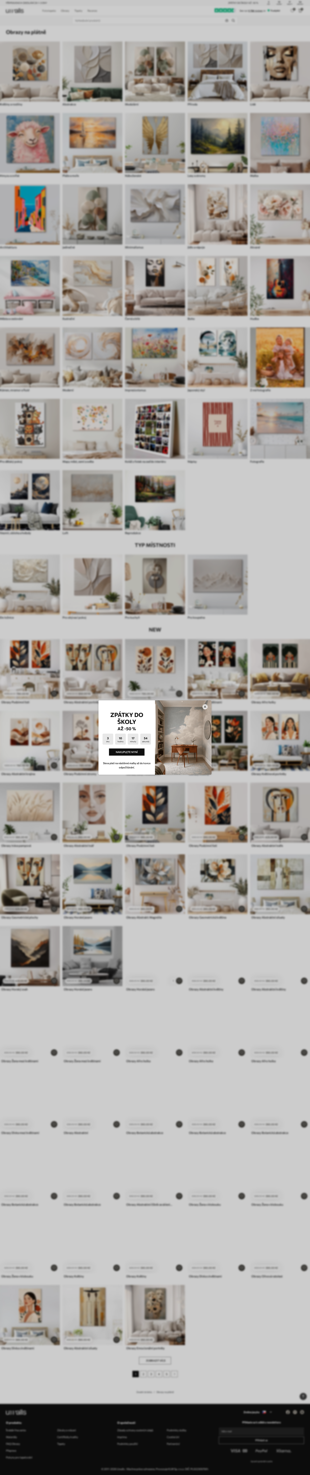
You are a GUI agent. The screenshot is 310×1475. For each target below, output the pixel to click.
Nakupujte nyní (127, 751)
